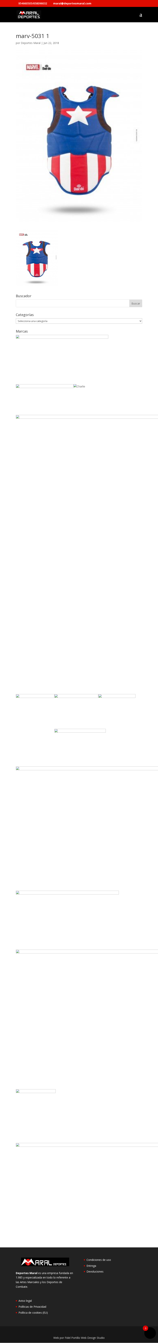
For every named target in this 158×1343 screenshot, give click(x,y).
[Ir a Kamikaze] (76, 697)
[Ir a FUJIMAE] (35, 697)
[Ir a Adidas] (62, 337)
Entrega (91, 1266)
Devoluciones (95, 1271)
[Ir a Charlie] (79, 386)
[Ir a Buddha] (45, 387)
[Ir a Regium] (36, 1092)
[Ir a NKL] (67, 893)
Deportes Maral (30, 43)
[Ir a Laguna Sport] (116, 697)
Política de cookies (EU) (33, 1312)
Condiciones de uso (99, 1260)
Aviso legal (25, 1300)
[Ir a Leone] (80, 731)
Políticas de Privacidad (32, 1306)
